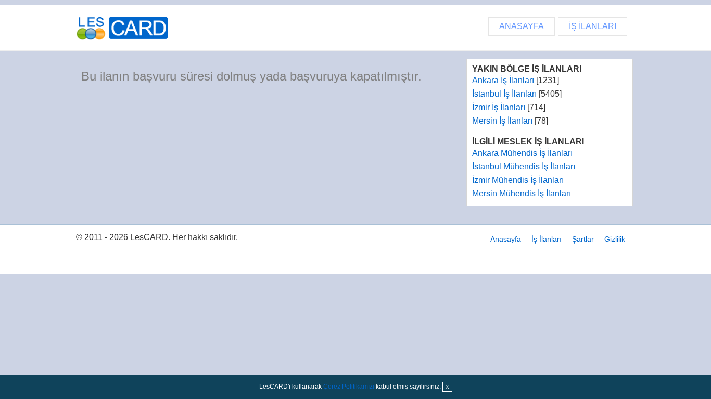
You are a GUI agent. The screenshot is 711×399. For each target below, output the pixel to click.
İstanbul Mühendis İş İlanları (523, 166)
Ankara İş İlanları (503, 80)
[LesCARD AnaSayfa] (125, 28)
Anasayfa (505, 239)
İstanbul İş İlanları (504, 93)
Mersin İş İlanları (502, 120)
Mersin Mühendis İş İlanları (521, 193)
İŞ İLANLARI (592, 26)
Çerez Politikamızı (348, 386)
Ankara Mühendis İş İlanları (522, 153)
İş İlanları (546, 239)
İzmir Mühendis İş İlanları (518, 180)
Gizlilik (614, 239)
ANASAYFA (521, 26)
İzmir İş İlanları (498, 107)
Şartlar (583, 239)
